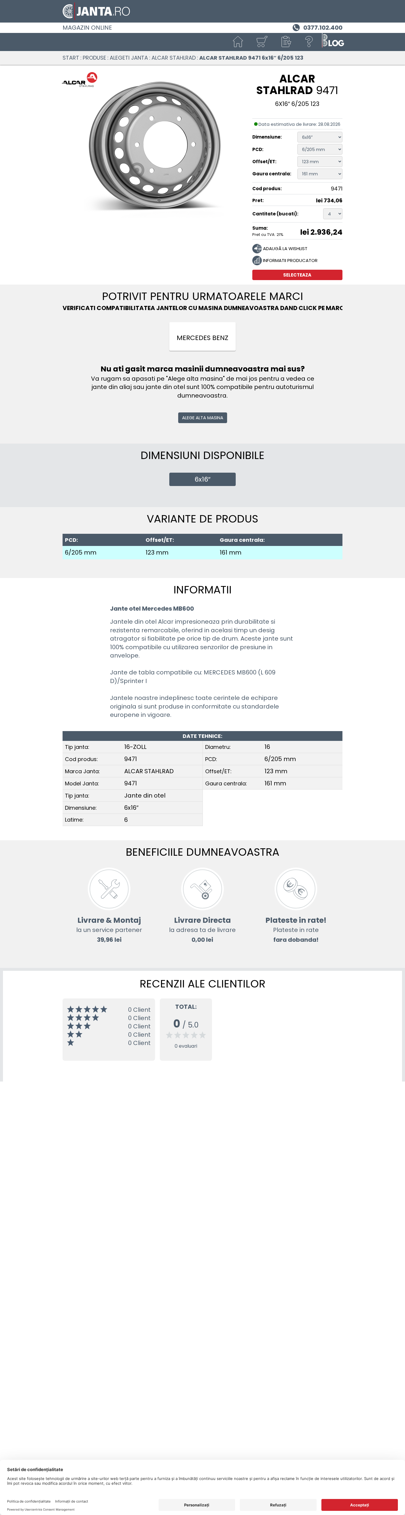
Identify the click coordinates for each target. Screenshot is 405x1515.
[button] (285, 42)
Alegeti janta (129, 57)
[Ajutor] (309, 42)
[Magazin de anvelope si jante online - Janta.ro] (202, 11)
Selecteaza (297, 275)
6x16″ (202, 479)
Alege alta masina (202, 418)
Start (71, 57)
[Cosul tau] (262, 42)
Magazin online (87, 27)
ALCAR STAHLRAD (174, 57)
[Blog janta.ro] (333, 42)
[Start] (238, 42)
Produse (94, 57)
